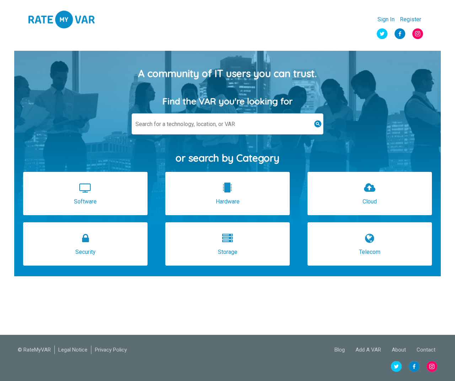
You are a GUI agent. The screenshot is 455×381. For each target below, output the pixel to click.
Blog (339, 350)
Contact (426, 350)
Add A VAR (368, 350)
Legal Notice (72, 350)
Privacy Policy (111, 350)
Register (410, 19)
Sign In (386, 19)
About (399, 350)
